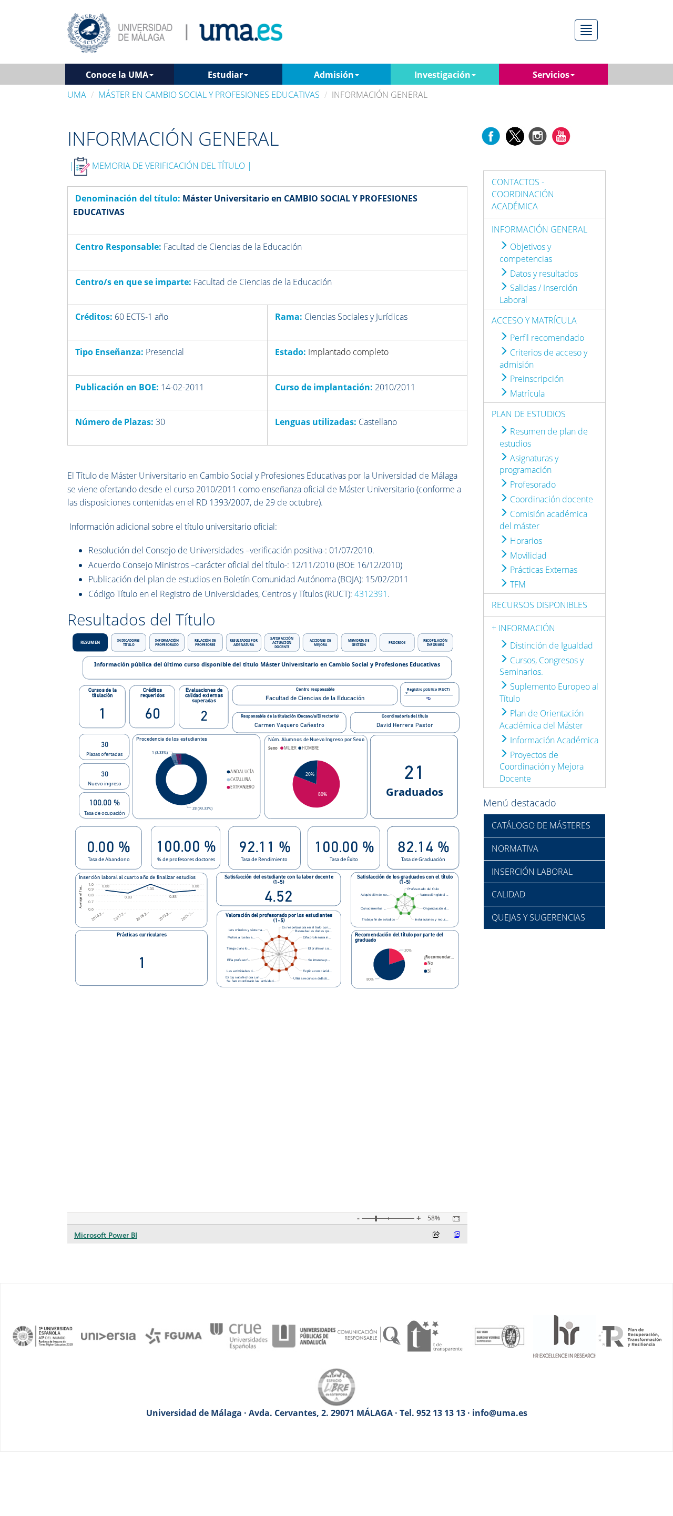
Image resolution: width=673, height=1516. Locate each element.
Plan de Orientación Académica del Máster (541, 719)
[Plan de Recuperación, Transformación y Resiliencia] (629, 1335)
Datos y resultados (543, 273)
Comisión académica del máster (543, 520)
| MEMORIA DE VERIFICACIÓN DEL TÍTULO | (160, 165)
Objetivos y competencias (525, 253)
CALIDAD (508, 894)
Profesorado (532, 484)
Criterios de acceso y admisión (543, 358)
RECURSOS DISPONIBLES (539, 605)
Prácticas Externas (542, 569)
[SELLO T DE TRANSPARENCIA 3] (434, 1335)
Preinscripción (536, 379)
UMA (76, 94)
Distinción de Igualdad (550, 645)
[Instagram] (537, 136)
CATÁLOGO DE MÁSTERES (541, 825)
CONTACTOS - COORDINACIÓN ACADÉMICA (523, 194)
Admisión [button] (334, 74)
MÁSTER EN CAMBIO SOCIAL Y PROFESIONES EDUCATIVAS (209, 94)
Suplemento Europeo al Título (548, 692)
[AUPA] (303, 1335)
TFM (517, 584)
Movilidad (527, 555)
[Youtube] (561, 136)
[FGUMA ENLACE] (173, 1335)
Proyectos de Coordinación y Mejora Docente (541, 767)
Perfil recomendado (546, 337)
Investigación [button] (442, 74)
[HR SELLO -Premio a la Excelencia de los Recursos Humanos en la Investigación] (564, 1335)
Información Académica (553, 740)
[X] (514, 136)
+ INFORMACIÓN (523, 628)
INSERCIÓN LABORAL (532, 871)
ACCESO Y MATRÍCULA (534, 320)
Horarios (525, 541)
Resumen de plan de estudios (543, 437)
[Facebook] (491, 136)
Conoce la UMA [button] (117, 74)
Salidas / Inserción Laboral (538, 294)
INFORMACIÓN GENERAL (539, 229)
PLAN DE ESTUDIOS (529, 414)
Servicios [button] (551, 74)
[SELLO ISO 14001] (499, 1335)
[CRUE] (238, 1335)
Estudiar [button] (225, 74)
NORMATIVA (515, 848)
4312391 (371, 594)
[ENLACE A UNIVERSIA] (108, 1335)
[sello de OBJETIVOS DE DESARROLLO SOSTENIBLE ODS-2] (43, 1335)
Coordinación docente (550, 499)
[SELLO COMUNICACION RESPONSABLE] (369, 1335)
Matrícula (526, 393)
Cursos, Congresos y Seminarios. (541, 666)
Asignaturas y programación (528, 464)
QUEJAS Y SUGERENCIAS (538, 917)
